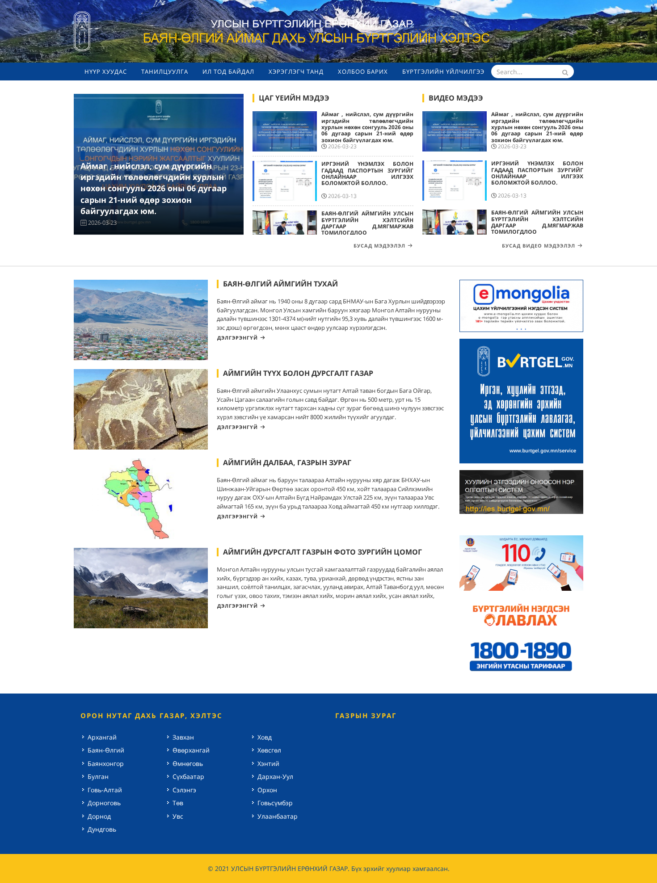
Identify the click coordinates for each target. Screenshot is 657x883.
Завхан (183, 737)
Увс (178, 816)
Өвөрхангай (191, 750)
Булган (98, 776)
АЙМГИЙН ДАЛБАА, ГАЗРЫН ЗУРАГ (287, 462)
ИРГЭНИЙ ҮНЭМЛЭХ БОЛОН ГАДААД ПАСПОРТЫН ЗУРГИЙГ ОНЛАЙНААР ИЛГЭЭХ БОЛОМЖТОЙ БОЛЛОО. (367, 173)
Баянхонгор (106, 763)
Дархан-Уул (275, 776)
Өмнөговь (188, 763)
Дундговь (102, 829)
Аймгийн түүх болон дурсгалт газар (298, 373)
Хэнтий (268, 763)
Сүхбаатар (188, 776)
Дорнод (99, 816)
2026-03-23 (102, 223)
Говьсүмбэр (275, 803)
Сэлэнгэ (184, 790)
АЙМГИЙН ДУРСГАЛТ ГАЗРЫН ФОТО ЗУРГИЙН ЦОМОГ (322, 552)
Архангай (102, 737)
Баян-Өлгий (106, 750)
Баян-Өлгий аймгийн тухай (280, 284)
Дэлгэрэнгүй (237, 337)
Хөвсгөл (269, 750)
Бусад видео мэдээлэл (538, 245)
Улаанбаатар (277, 816)
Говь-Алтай (105, 790)
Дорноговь (104, 803)
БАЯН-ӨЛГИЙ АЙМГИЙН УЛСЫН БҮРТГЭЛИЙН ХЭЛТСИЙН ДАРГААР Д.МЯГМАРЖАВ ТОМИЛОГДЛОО (367, 223)
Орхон (267, 790)
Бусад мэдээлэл (379, 245)
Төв (178, 803)
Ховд (264, 737)
